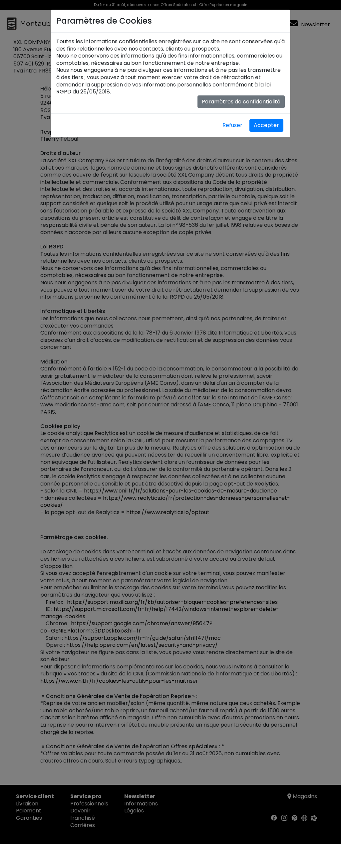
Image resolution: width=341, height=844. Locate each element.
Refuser (232, 125)
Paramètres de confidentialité (241, 101)
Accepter (266, 125)
